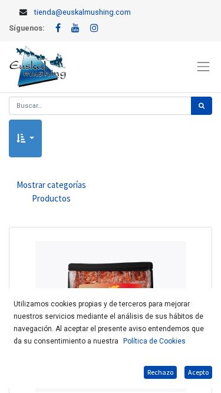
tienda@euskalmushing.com (82, 12)
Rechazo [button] (160, 372)
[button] (25, 139)
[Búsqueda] (201, 106)
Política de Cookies (154, 341)
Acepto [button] (198, 372)
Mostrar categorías (51, 191)
